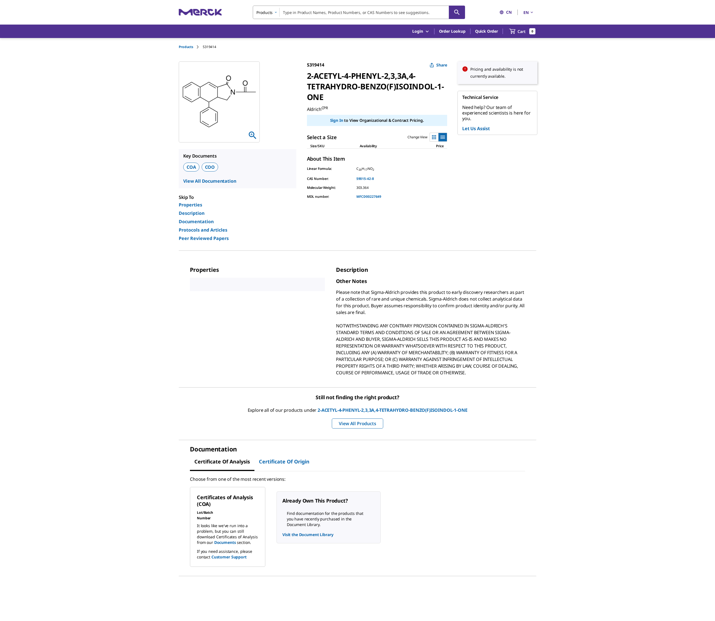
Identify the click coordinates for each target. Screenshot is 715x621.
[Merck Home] (200, 12)
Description (191, 213)
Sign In (336, 120)
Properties (190, 205)
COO (210, 167)
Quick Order (486, 31)
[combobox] (359, 12)
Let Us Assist (476, 128)
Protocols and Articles (203, 230)
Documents (225, 542)
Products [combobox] (264, 12)
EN (526, 12)
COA (191, 167)
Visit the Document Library (307, 534)
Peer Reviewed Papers (204, 238)
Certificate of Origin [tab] (284, 461)
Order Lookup (452, 31)
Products (186, 46)
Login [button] (417, 31)
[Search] (457, 12)
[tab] (191, 46)
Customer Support (229, 557)
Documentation (196, 221)
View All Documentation (209, 181)
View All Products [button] (357, 423)
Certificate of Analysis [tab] (222, 461)
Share (441, 65)
